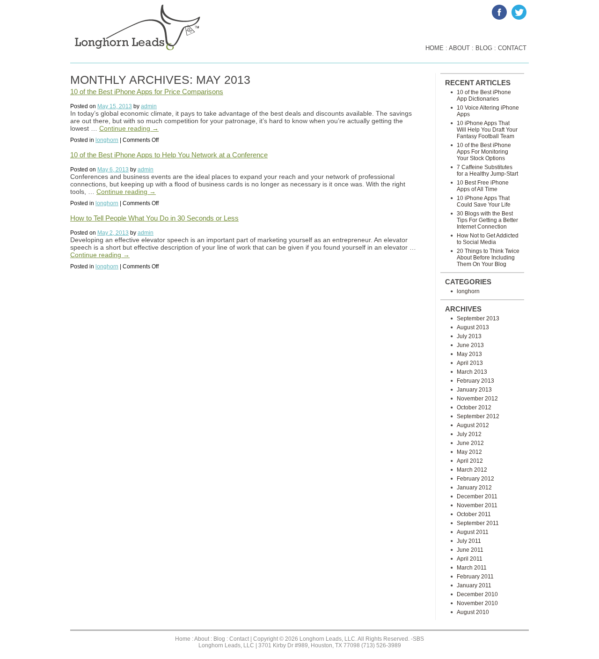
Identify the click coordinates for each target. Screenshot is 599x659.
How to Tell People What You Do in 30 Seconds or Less (154, 218)
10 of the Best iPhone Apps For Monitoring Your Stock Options (484, 152)
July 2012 (469, 434)
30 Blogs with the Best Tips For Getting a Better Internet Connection (487, 220)
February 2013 (475, 381)
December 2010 (477, 594)
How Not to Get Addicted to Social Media (488, 238)
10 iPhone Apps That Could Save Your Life (484, 201)
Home (182, 639)
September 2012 (478, 416)
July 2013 (469, 336)
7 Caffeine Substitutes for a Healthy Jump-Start (487, 170)
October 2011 (474, 514)
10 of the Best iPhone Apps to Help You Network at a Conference (169, 155)
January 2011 (474, 585)
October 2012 (474, 407)
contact (512, 48)
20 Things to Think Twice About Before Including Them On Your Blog (488, 257)
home (434, 48)
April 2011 (469, 558)
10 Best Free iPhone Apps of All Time (483, 186)
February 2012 (475, 478)
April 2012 (470, 461)
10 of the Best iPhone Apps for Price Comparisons (146, 92)
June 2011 (470, 550)
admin (149, 106)
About (201, 639)
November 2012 (477, 398)
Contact (239, 639)
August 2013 (473, 327)
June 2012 (470, 443)
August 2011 (473, 532)
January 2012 (474, 487)
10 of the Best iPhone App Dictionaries (484, 95)
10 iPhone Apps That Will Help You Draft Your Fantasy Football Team (487, 130)
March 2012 (472, 469)
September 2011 (478, 523)
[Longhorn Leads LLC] (137, 48)
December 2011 (477, 496)
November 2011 (477, 505)
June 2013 (470, 345)
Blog (219, 639)
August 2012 (473, 425)
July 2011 (469, 541)
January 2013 (474, 389)
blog (483, 48)
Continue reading (129, 128)
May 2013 (469, 354)
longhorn (106, 140)
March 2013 (472, 372)
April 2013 (470, 363)
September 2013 (478, 318)
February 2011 (475, 576)
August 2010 (473, 612)
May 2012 (469, 452)
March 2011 (472, 567)
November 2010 (477, 603)
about (459, 48)
